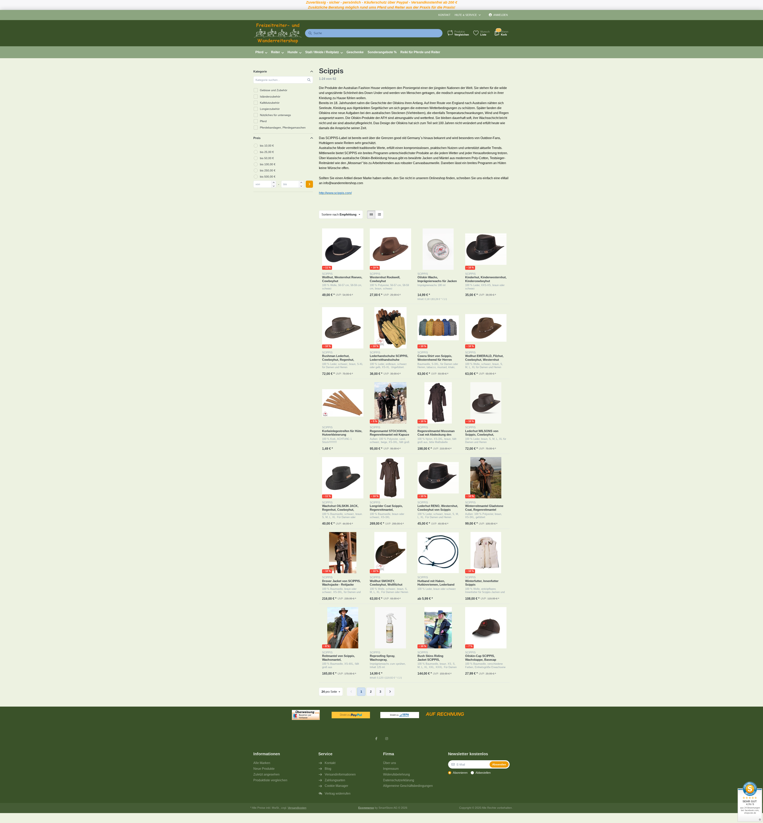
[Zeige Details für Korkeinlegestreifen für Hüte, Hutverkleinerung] (342, 403)
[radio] (371, 214)
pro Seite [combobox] (332, 691)
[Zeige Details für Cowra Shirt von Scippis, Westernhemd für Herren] (438, 327)
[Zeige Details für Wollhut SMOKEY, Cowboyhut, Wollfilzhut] (390, 552)
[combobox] (374, 33)
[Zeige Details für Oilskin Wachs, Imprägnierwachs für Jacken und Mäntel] (438, 249)
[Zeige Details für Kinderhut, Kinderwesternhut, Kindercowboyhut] (485, 249)
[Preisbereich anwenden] (309, 184)
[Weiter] (390, 692)
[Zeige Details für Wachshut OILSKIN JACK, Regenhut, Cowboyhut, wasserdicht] (342, 477)
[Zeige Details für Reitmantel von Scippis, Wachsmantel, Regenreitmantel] (342, 627)
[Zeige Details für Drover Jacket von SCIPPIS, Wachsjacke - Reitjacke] (342, 552)
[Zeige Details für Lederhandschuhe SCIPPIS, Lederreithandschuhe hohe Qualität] (390, 327)
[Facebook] (376, 738)
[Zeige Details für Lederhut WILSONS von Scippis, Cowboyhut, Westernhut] (485, 403)
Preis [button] (256, 138)
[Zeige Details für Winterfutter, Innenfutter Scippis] (485, 552)
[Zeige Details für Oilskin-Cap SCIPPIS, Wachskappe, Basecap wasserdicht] (485, 627)
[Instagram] (386, 738)
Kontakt (444, 15)
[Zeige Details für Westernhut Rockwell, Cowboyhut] (390, 249)
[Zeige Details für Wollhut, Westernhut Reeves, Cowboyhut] (342, 249)
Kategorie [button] (260, 71)
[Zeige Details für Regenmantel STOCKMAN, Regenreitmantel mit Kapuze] (390, 403)
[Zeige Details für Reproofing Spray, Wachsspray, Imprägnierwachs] (390, 627)
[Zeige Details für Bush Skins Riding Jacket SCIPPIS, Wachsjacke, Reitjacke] (438, 627)
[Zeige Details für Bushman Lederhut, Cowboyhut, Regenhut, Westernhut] (342, 327)
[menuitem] (261, 52)
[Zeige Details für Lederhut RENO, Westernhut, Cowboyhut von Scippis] (438, 477)
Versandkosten (297, 807)
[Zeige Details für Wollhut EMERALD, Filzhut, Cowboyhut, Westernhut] (485, 327)
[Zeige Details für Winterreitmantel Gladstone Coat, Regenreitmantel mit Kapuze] (485, 477)
